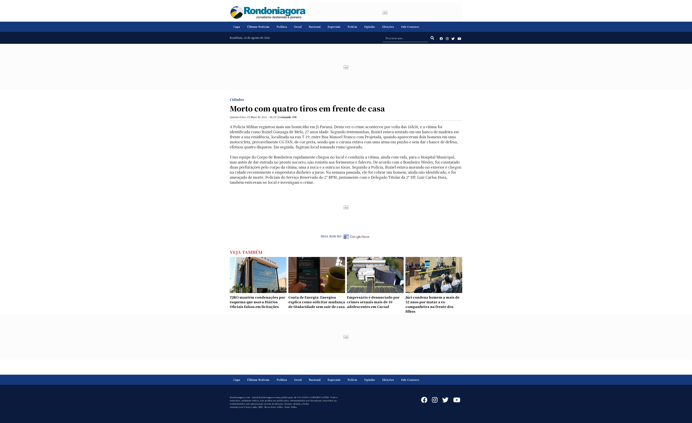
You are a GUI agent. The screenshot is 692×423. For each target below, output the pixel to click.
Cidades (237, 99)
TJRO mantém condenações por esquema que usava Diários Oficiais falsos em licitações (257, 302)
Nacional (314, 26)
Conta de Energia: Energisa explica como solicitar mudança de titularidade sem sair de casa (316, 302)
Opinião (369, 26)
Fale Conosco (410, 26)
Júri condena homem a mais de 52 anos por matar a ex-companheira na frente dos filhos (432, 304)
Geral (297, 26)
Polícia (352, 26)
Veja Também (246, 252)
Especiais (334, 26)
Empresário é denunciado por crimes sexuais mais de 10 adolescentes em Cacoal (373, 302)
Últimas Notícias (258, 26)
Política (282, 26)
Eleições (388, 26)
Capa (236, 26)
